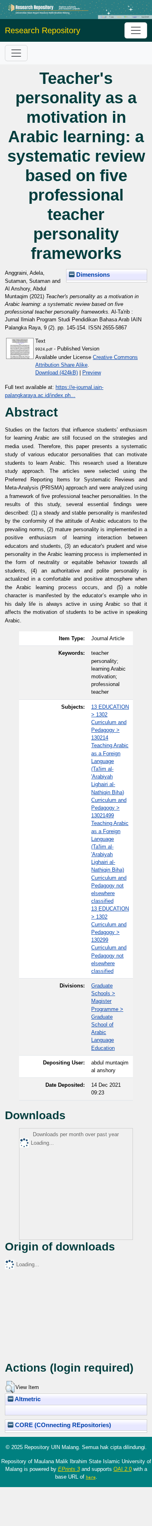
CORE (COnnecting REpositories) (62, 1425)
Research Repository (42, 30)
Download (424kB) (56, 373)
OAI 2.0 (122, 1469)
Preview (91, 373)
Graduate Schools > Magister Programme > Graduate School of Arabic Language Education (107, 1017)
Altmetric (27, 1399)
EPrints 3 (69, 1469)
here (91, 1477)
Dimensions (92, 274)
